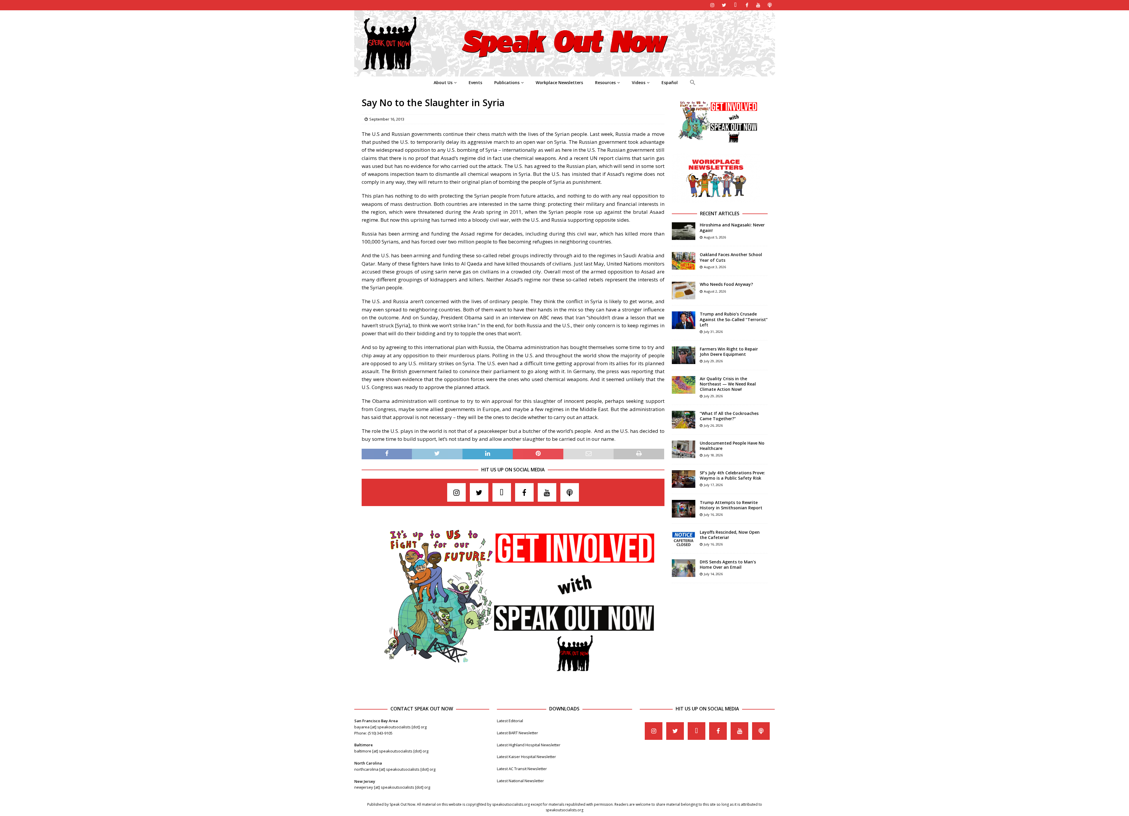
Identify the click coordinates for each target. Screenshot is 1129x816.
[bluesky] (735, 5)
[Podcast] (770, 5)
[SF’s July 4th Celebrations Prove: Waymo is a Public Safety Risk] (683, 479)
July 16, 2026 (713, 514)
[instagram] (712, 5)
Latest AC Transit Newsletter (522, 768)
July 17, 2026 (713, 485)
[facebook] (747, 5)
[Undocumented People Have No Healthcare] (683, 449)
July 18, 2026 (713, 455)
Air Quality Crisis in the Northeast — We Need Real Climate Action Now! (728, 384)
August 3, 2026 (715, 267)
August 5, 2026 (715, 237)
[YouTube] (758, 5)
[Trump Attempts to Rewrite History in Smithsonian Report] (683, 509)
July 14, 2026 (713, 574)
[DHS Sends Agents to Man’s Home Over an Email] (683, 568)
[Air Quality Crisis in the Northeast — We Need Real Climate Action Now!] (683, 385)
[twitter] (724, 5)
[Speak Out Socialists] (564, 73)
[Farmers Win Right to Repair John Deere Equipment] (683, 355)
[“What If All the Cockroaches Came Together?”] (683, 419)
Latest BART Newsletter (517, 732)
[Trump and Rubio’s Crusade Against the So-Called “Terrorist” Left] (683, 320)
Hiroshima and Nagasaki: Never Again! (732, 227)
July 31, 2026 (713, 331)
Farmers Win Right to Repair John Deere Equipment (729, 351)
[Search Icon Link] (693, 82)
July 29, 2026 (713, 361)
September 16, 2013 (386, 119)
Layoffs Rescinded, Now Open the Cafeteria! (730, 534)
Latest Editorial (510, 720)
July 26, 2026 (713, 425)
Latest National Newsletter (520, 780)
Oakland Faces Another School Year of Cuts (731, 257)
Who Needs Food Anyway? (726, 284)
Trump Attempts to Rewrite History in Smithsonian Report (731, 505)
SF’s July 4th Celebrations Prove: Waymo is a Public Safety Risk (732, 475)
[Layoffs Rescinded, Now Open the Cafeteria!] (683, 538)
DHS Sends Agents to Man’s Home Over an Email (728, 564)
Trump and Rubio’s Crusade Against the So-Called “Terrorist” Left (734, 319)
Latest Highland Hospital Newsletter (528, 744)
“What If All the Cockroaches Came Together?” (729, 415)
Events (475, 82)
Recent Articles (719, 213)
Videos (638, 82)
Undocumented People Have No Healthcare (732, 445)
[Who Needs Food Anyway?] (683, 290)
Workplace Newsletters (559, 82)
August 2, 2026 (715, 291)
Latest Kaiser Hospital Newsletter (526, 756)
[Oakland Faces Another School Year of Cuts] (683, 261)
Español (670, 82)
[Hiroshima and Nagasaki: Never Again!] (683, 231)
